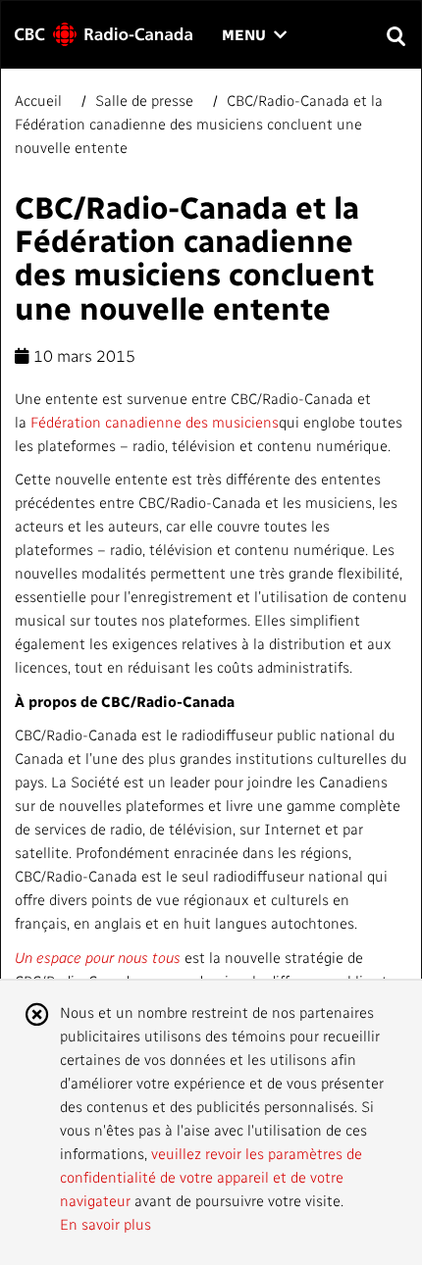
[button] (395, 35)
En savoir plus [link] (105, 1224)
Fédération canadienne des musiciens (154, 421)
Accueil (40, 100)
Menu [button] (254, 36)
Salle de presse (144, 100)
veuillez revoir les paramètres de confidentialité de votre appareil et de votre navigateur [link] (211, 1176)
